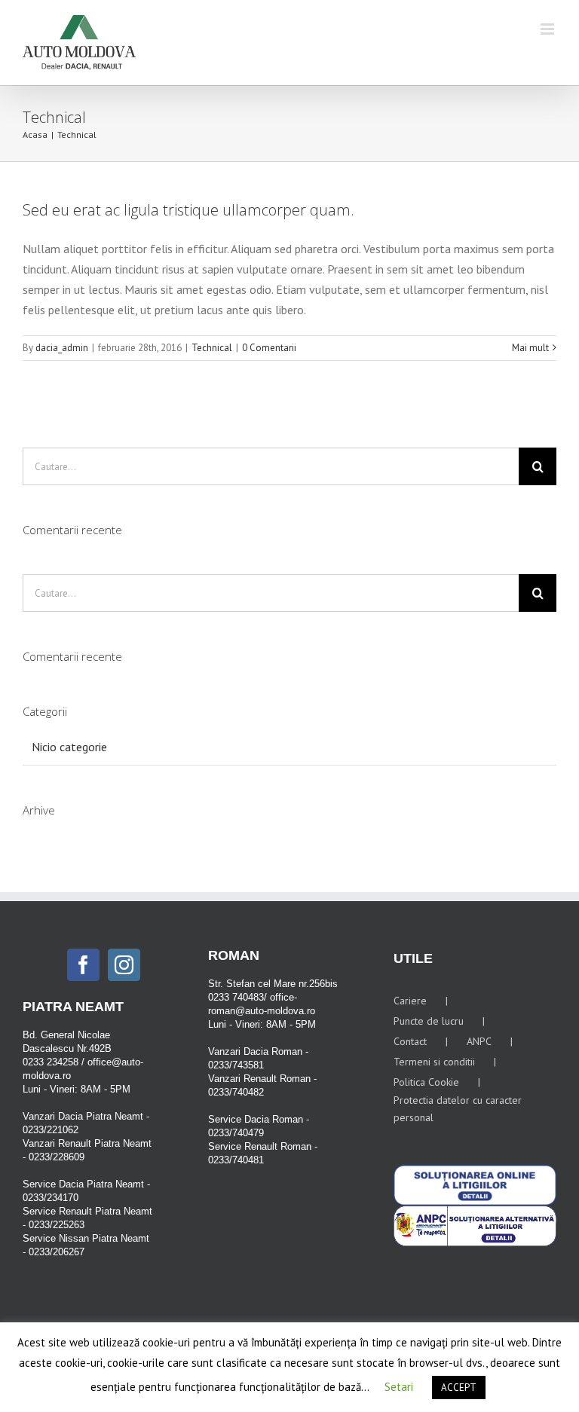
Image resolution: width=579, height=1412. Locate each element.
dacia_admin (61, 347)
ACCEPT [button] (458, 1387)
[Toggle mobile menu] (548, 29)
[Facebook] (83, 965)
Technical (211, 347)
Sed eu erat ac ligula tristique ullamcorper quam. (188, 210)
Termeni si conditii (434, 1061)
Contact (410, 1041)
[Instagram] (124, 965)
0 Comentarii (269, 347)
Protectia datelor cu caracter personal (458, 1109)
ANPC (479, 1041)
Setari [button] (398, 1387)
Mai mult (530, 347)
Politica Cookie (426, 1082)
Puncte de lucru (429, 1021)
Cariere (410, 1000)
